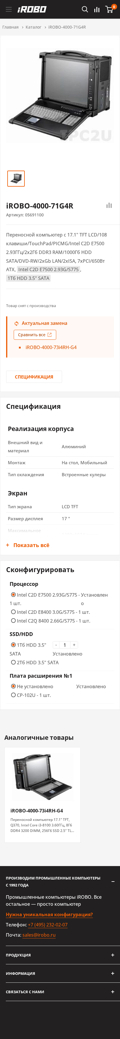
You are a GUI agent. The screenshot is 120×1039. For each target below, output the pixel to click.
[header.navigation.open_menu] (9, 9)
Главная (10, 27)
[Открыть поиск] (85, 9)
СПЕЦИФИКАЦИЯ (34, 377)
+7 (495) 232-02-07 (48, 924)
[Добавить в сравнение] (109, 205)
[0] (109, 9)
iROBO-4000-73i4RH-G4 (51, 347)
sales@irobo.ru (39, 935)
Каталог (33, 27)
